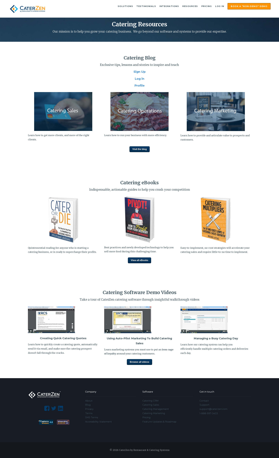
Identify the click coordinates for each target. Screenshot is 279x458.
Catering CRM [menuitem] (150, 400)
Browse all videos (139, 362)
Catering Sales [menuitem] (150, 404)
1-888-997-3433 (209, 413)
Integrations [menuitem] (169, 6)
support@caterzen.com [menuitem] (213, 409)
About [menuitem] (89, 400)
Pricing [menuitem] (206, 6)
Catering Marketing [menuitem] (153, 413)
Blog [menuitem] (88, 404)
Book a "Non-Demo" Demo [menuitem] (249, 6)
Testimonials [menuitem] (146, 6)
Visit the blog (139, 149)
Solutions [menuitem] (125, 6)
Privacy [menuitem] (89, 409)
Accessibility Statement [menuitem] (98, 421)
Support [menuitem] (204, 404)
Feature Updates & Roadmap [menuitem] (159, 421)
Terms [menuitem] (88, 413)
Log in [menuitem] (219, 6)
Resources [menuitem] (190, 6)
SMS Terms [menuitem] (91, 417)
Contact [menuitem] (204, 400)
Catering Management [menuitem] (155, 409)
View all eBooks (139, 260)
